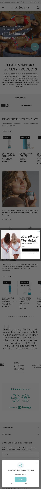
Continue (30, 250)
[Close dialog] (39, 231)
